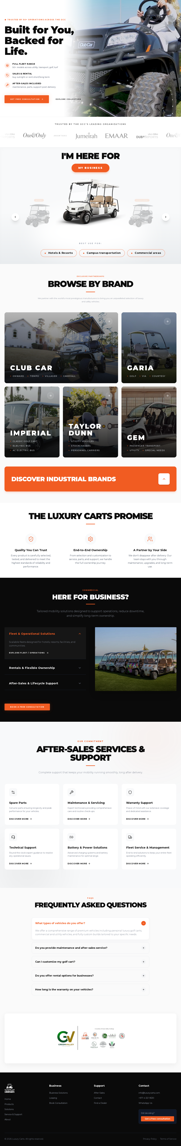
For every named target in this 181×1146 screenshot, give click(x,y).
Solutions (9, 1109)
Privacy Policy (150, 1139)
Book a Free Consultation (27, 707)
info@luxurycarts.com (149, 1093)
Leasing (53, 1098)
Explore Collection (68, 99)
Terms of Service (168, 1139)
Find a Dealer (100, 1103)
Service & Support (13, 1114)
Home (8, 1099)
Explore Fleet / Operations (27, 653)
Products (9, 1104)
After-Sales (99, 1093)
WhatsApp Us (145, 1103)
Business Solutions (58, 1093)
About (8, 1119)
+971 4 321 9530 (146, 1098)
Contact (98, 1098)
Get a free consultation (157, 1119)
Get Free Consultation (25, 99)
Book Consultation (58, 1103)
